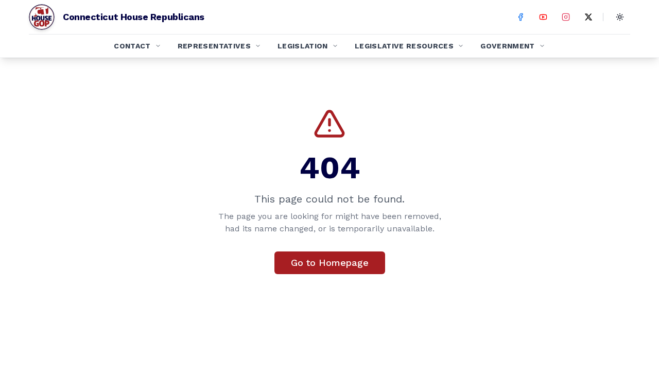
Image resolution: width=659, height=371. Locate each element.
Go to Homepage (330, 262)
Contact (132, 46)
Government (507, 46)
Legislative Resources (404, 46)
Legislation (303, 46)
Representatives (214, 46)
